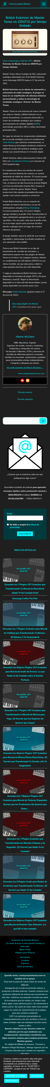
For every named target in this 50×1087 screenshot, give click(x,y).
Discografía (25, 957)
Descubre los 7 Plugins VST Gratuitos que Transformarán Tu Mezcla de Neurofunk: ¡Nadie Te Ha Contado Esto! (25, 588)
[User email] (28, 380)
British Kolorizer (20, 292)
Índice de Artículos (25, 967)
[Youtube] (22, 380)
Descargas (14, 61)
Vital (26, 208)
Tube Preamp (9, 142)
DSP (37, 124)
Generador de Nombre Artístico (25, 940)
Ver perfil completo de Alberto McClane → (25, 367)
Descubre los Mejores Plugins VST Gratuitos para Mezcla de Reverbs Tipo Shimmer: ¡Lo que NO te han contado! (25, 924)
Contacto (25, 960)
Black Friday (25, 950)
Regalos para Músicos (25, 953)
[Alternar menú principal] (43, 3)
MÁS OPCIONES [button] (12, 1081)
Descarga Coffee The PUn (25, 598)
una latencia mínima (20, 161)
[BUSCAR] (43, 421)
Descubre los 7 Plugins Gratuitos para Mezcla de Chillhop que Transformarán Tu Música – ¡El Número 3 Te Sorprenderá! (25, 633)
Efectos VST (26, 61)
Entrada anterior (25, 392)
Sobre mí (25, 963)
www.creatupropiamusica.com (31, 373)
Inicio (5, 61)
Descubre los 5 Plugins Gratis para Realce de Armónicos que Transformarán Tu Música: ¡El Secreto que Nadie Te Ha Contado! (25, 885)
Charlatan (34, 208)
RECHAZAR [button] (36, 1076)
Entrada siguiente (25, 399)
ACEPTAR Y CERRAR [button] (15, 1076)
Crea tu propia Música (20, 4)
